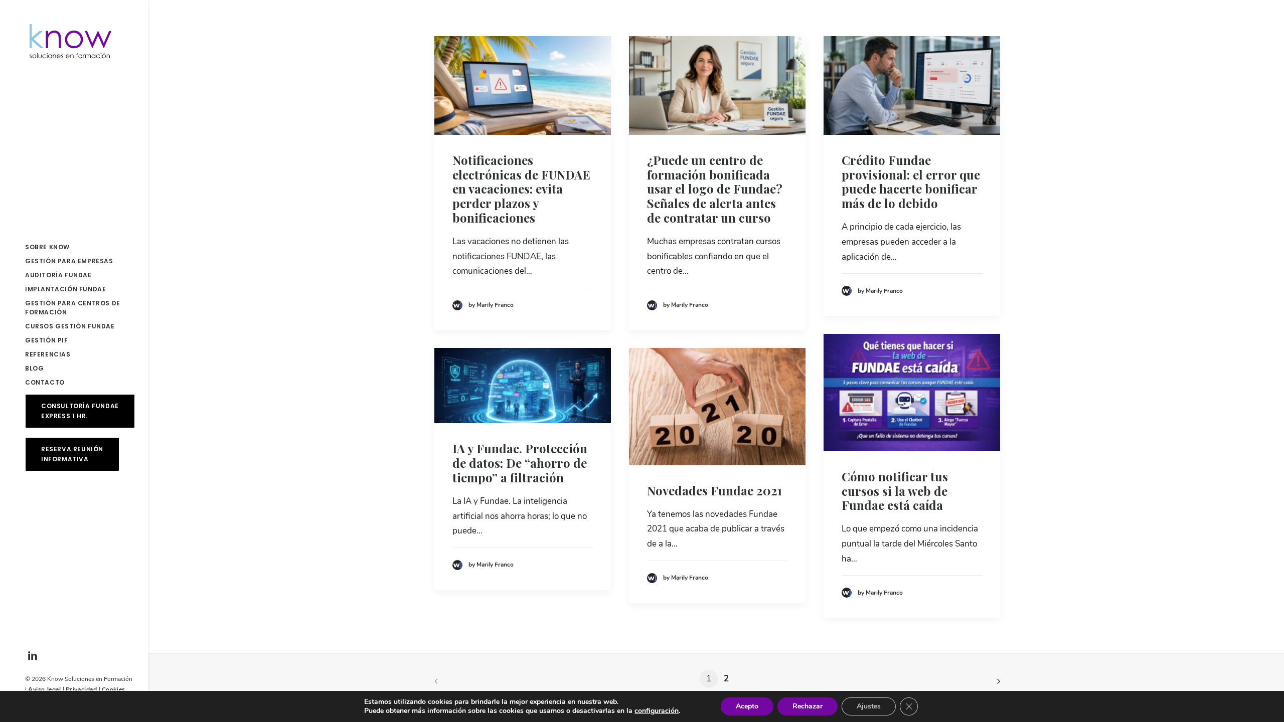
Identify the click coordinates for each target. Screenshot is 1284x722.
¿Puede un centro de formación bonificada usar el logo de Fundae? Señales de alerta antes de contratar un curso (714, 189)
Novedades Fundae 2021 (714, 490)
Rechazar (807, 706)
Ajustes (869, 706)
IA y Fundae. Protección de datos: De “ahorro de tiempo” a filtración (519, 462)
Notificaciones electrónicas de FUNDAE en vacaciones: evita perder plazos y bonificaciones (521, 189)
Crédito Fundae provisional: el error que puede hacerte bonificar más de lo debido (911, 181)
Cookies (113, 689)
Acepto (747, 706)
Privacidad (81, 689)
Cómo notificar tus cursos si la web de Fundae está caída (895, 490)
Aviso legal (44, 689)
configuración (656, 710)
